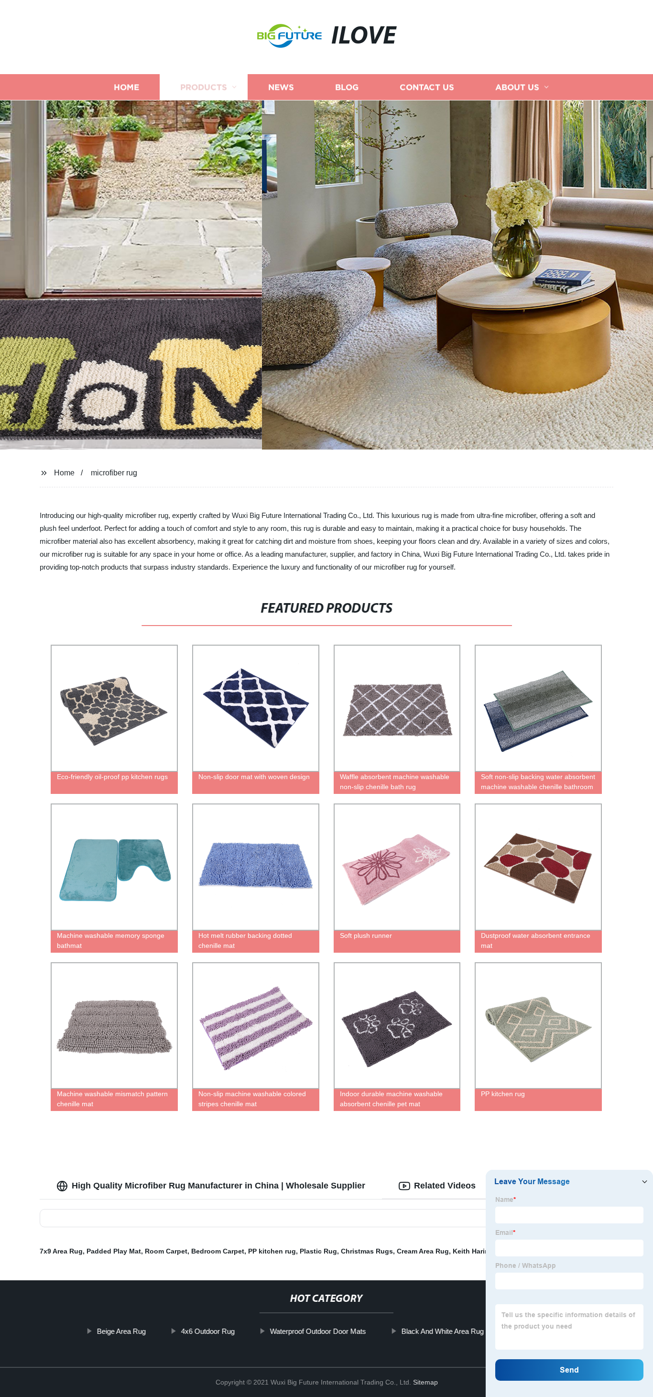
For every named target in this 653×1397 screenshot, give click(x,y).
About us (517, 87)
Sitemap (425, 1382)
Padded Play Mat (114, 1251)
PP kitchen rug (272, 1251)
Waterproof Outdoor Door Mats (318, 1331)
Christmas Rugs (367, 1251)
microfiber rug (114, 473)
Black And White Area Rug (443, 1331)
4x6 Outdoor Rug (208, 1331)
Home (126, 87)
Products (203, 87)
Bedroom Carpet (217, 1251)
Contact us (427, 87)
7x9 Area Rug (61, 1251)
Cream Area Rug (423, 1251)
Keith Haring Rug (481, 1251)
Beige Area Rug (121, 1331)
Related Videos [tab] (445, 1185)
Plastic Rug (318, 1251)
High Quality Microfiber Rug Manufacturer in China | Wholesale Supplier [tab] (218, 1185)
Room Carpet (166, 1251)
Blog (347, 87)
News (281, 87)
